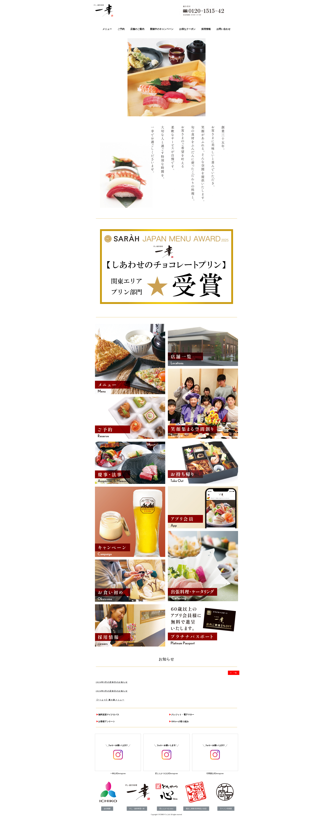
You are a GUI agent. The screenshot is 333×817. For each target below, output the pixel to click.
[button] (233, 673)
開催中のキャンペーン (162, 29)
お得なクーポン (187, 29)
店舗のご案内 (137, 29)
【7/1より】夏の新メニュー (110, 700)
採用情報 (206, 29)
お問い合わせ (223, 29)
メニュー (107, 29)
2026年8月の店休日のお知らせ (112, 691)
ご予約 (121, 29)
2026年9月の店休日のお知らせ (112, 682)
